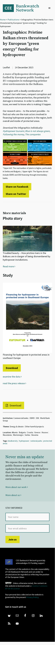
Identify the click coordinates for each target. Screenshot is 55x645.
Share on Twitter (16, 193)
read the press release (14, 383)
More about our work (16, 487)
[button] (50, 8)
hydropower (24, 441)
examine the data (12, 376)
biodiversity (13, 441)
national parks (36, 441)
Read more (8, 266)
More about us (12, 495)
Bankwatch (23, 8)
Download (12, 368)
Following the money (13, 134)
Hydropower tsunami (13, 131)
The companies (32, 134)
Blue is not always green (37, 131)
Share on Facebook (17, 186)
